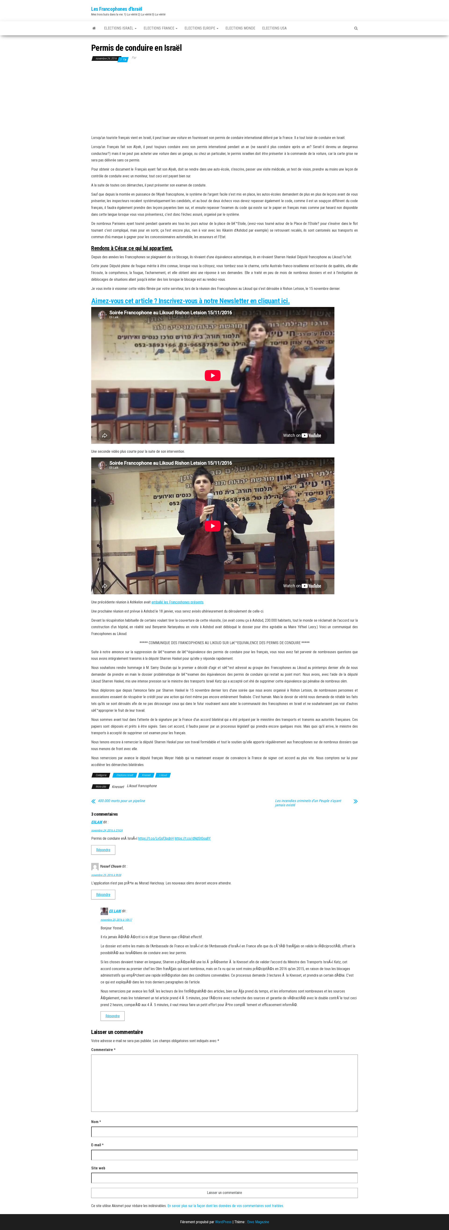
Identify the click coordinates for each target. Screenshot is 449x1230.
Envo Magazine (258, 1222)
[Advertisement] (224, 98)
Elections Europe (200, 28)
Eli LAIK (115, 911)
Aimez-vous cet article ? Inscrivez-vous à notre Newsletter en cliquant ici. (190, 301)
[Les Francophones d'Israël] (94, 28)
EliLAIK (96, 822)
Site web (98, 1168)
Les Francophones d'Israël (116, 9)
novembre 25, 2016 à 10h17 (116, 919)
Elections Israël (119, 28)
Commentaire (103, 1050)
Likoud (163, 775)
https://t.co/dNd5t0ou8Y (193, 838)
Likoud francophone (142, 786)
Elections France (159, 28)
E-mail (97, 1145)
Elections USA (274, 28)
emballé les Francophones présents (177, 602)
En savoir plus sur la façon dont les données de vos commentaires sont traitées (225, 1206)
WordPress (223, 1222)
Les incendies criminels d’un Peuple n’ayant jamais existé (308, 803)
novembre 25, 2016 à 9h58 (106, 875)
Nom (96, 1122)
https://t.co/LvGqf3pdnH (156, 838)
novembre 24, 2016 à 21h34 (107, 830)
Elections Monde (240, 28)
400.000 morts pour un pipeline (121, 801)
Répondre (103, 850)
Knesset (146, 775)
